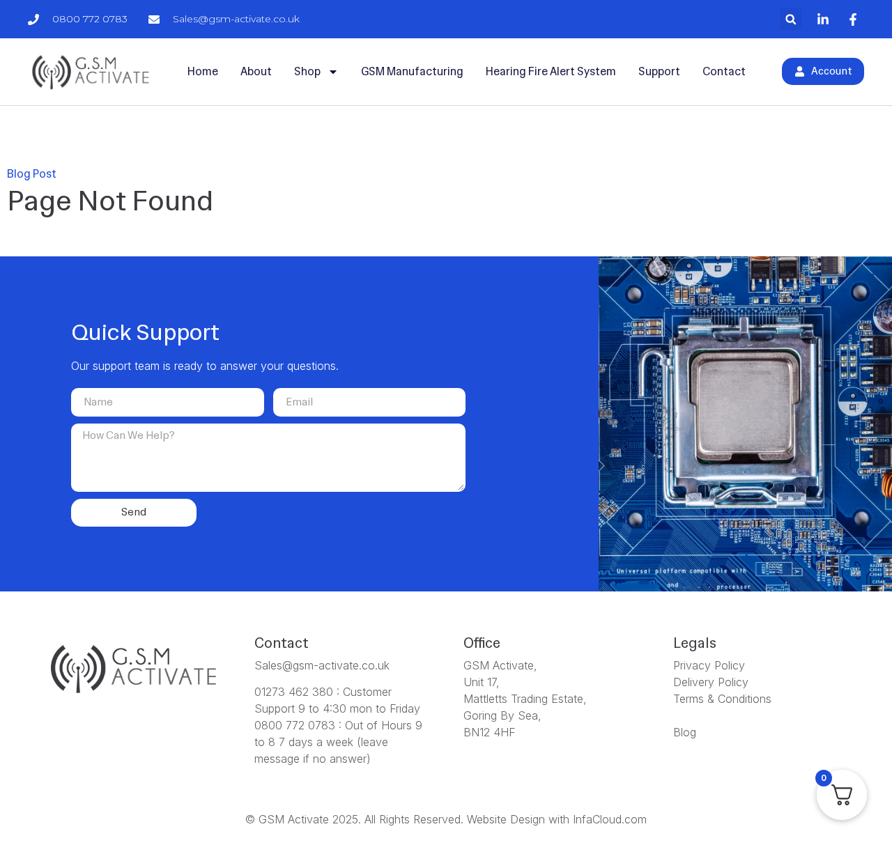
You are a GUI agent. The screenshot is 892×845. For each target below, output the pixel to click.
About (256, 71)
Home (202, 71)
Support (659, 71)
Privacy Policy (709, 665)
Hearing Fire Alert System (551, 71)
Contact (724, 71)
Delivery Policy (710, 682)
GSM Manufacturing (412, 71)
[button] (790, 19)
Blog (684, 732)
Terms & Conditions (722, 699)
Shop (307, 71)
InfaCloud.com (610, 819)
